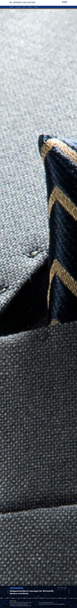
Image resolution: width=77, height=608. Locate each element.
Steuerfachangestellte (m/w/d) (46, 602)
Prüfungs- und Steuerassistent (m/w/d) (19, 604)
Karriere (30, 7)
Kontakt (36, 7)
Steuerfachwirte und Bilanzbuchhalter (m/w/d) (20, 605)
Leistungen (18, 7)
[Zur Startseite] (22, 3)
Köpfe (24, 7)
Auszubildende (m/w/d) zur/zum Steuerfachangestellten (52, 604)
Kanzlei (12, 7)
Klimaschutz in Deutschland (23, 588)
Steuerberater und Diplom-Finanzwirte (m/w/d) (20, 602)
